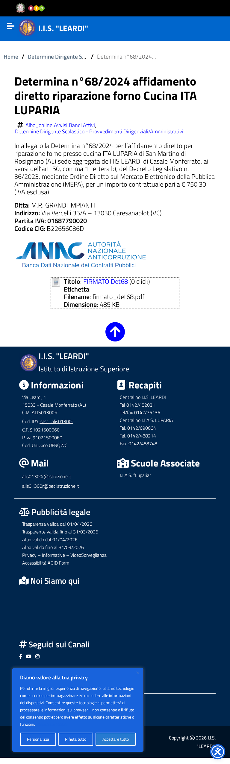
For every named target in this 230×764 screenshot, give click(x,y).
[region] (78, 710)
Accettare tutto (115, 739)
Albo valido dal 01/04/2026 (50, 539)
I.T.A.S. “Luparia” (135, 475)
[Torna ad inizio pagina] (115, 336)
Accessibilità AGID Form (45, 562)
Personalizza (38, 739)
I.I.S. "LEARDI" (63, 28)
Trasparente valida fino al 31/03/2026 (60, 531)
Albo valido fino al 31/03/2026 (53, 547)
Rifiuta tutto (75, 739)
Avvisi (60, 125)
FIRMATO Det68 (105, 281)
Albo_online (38, 125)
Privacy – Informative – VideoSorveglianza (64, 555)
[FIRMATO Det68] (56, 281)
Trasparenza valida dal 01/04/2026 (57, 523)
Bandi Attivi (82, 125)
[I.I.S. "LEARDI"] (27, 27)
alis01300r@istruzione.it (46, 476)
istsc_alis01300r (56, 421)
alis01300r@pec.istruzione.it (50, 485)
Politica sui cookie (51, 724)
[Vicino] (137, 672)
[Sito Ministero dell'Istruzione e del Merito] (32, 8)
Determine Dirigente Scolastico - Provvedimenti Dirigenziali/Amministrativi (99, 131)
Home (11, 56)
